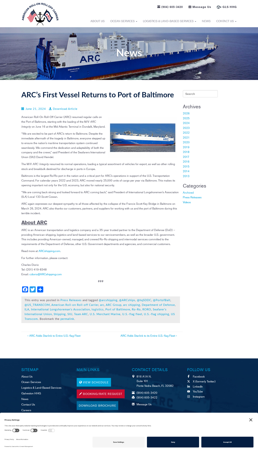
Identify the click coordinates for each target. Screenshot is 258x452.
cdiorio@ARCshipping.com (45, 274)
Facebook (199, 376)
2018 (186, 152)
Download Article (65, 109)
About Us (97, 21)
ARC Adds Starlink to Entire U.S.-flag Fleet (53, 335)
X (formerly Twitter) (204, 381)
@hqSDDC (144, 300)
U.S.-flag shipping (156, 314)
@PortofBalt (161, 300)
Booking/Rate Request (102, 393)
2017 (186, 156)
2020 (186, 142)
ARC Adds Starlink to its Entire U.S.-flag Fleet (149, 335)
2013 (186, 176)
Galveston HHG (31, 393)
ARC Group (113, 305)
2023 (186, 127)
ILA (27, 309)
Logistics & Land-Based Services (168, 21)
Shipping (60, 314)
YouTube (198, 391)
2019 (186, 147)
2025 (186, 118)
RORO (146, 309)
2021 (186, 137)
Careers (26, 410)
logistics (98, 309)
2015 (186, 166)
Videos (187, 202)
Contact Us (225, 21)
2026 (186, 113)
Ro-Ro (136, 309)
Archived (188, 192)
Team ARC (81, 314)
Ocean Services (122, 21)
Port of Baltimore (117, 309)
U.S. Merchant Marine (105, 314)
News (206, 21)
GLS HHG (229, 7)
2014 (186, 171)
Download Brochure (97, 405)
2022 (186, 132)
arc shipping (131, 305)
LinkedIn (198, 386)
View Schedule (96, 382)
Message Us (201, 7)
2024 (186, 123)
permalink (67, 319)
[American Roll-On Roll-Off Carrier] (40, 14)
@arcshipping (108, 300)
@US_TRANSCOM (37, 305)
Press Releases (71, 300)
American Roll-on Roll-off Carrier (74, 305)
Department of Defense (158, 305)
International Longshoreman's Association (60, 309)
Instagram (199, 396)
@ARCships (127, 300)
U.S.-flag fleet (132, 314)
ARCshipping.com (49, 251)
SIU (69, 314)
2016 (186, 161)
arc (102, 305)
